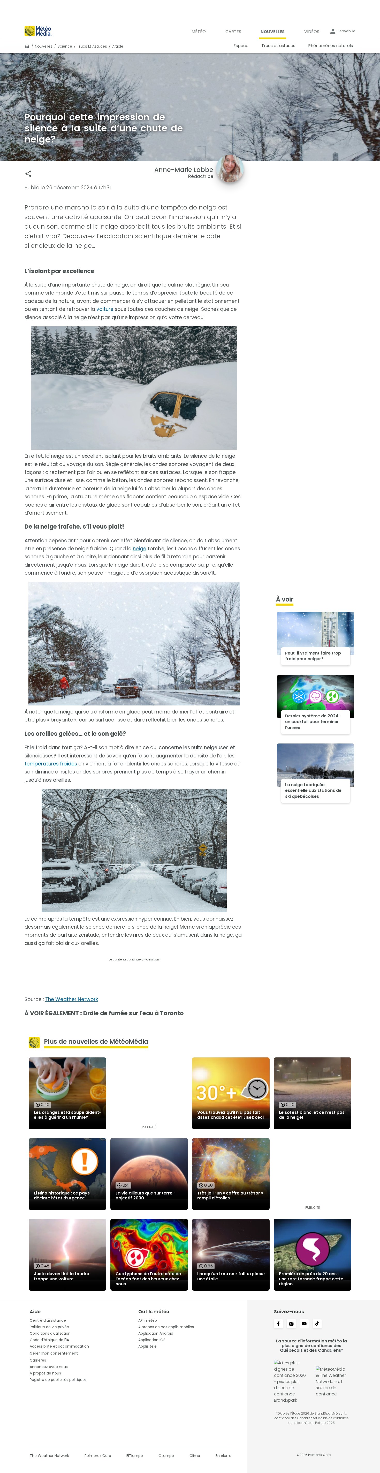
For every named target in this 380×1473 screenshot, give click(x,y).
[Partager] (28, 173)
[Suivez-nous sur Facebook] (278, 1324)
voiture (104, 309)
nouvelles (43, 46)
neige (139, 548)
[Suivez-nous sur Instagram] (291, 1324)
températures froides (51, 763)
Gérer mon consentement (54, 1353)
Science (65, 46)
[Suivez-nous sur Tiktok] (317, 1324)
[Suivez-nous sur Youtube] (304, 1324)
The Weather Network (71, 999)
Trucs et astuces (92, 46)
